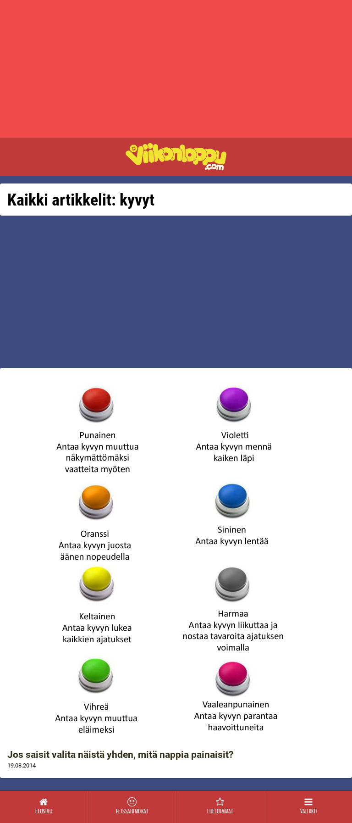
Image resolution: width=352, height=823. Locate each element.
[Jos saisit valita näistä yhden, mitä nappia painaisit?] (176, 558)
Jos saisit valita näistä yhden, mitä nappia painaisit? (120, 754)
